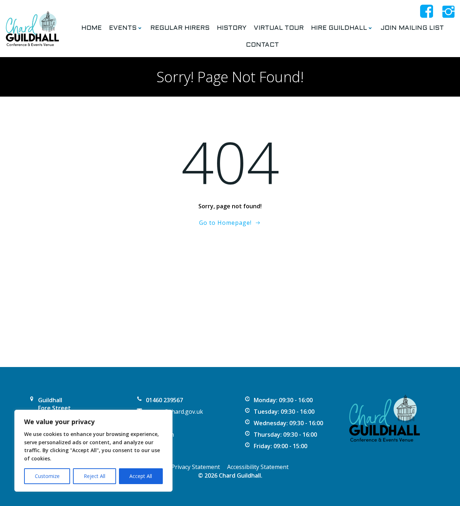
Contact (262, 45)
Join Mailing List (412, 28)
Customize (47, 476)
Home (91, 28)
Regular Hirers (180, 28)
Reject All (94, 476)
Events (123, 28)
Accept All (140, 476)
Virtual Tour (279, 28)
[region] (93, 451)
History (232, 28)
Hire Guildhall (339, 28)
